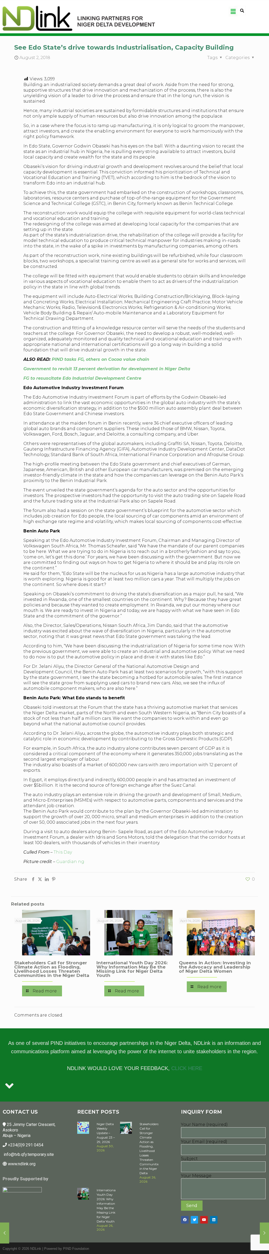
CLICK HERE (186, 1068)
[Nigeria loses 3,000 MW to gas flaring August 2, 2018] (4, 1233)
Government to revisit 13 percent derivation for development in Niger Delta (106, 368)
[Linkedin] (214, 1220)
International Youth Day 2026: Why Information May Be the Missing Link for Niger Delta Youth (132, 969)
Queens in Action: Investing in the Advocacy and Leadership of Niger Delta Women (215, 967)
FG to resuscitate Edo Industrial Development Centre (82, 378)
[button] (233, 12)
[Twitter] (194, 1220)
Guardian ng (70, 861)
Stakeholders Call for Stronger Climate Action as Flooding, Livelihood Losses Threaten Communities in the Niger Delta (51, 969)
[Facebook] (185, 1220)
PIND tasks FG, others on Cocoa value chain (100, 359)
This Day (63, 852)
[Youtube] (204, 1220)
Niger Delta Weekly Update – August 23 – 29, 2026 (106, 1133)
